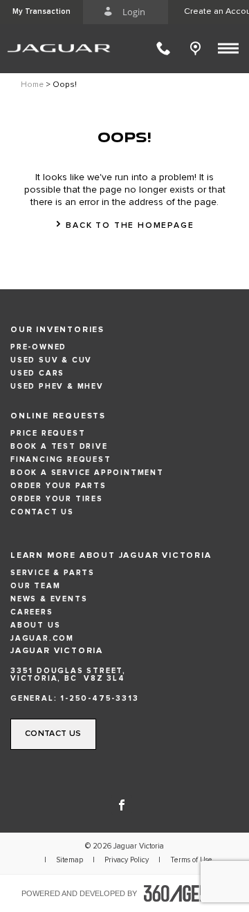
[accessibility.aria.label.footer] (186, 893)
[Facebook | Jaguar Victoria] (121, 803)
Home (32, 85)
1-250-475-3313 (99, 698)
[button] (41, 12)
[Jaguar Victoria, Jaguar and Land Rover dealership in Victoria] (62, 48)
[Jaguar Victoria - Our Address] (198, 48)
